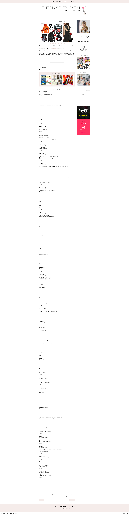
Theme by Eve (125, 513)
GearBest (54, 48)
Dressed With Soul (43, 274)
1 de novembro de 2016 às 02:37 (44, 309)
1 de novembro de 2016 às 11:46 (43, 388)
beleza (83, 46)
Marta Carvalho (43, 91)
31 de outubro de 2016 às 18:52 (43, 176)
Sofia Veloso (42, 212)
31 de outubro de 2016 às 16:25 (43, 127)
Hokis (40, 387)
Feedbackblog (42, 126)
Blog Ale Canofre (42, 267)
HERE (53, 43)
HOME (53, 1)
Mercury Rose (41, 291)
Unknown (41, 163)
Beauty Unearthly (43, 225)
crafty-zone (42, 327)
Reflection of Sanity (42, 313)
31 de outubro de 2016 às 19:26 (43, 200)
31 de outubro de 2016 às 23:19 (43, 275)
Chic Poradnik (41, 204)
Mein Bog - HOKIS (42, 396)
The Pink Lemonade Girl (44, 407)
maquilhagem (83, 51)
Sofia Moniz (42, 153)
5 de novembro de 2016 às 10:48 (44, 472)
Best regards (41, 207)
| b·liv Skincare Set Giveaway (50, 313)
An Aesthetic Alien (42, 158)
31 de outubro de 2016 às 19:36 (43, 213)
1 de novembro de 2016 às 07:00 (44, 319)
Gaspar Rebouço (43, 471)
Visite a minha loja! (42, 269)
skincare (83, 52)
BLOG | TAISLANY (42, 372)
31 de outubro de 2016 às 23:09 (43, 263)
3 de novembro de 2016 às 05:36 (44, 457)
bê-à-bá (83, 47)
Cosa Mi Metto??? (45, 148)
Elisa (40, 436)
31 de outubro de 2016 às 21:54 (43, 254)
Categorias (66, 1)
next (41, 500)
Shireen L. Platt (43, 308)
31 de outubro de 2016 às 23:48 (43, 297)
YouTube (40, 268)
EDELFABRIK (47, 382)
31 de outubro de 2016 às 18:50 (43, 164)
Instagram (47, 158)
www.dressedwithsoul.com (44, 279)
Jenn (40, 401)
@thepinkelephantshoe (66, 508)
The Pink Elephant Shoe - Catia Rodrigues (10, 513)
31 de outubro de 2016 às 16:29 (43, 135)
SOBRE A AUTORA (59, 1)
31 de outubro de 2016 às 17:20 (43, 145)
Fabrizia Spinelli (43, 144)
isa (40, 134)
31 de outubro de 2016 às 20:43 (43, 234)
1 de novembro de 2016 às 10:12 (44, 356)
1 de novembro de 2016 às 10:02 (44, 349)
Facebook (51, 158)
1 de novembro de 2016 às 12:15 (43, 402)
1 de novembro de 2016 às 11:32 (43, 378)
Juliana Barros (42, 187)
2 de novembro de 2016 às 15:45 (44, 447)
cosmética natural (83, 49)
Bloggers (40, 205)
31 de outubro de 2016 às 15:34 (43, 92)
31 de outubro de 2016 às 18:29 (43, 154)
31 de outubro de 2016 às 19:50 (43, 226)
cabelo (83, 48)
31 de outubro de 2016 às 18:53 (43, 188)
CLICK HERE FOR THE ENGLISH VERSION (57, 62)
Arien (40, 355)
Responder (40, 110)
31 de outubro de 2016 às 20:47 (43, 244)
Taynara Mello (42, 456)
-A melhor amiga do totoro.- (44, 451)
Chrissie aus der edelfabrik (45, 377)
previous (71, 500)
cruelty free (83, 50)
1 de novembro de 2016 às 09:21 (44, 328)
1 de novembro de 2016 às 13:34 (43, 426)
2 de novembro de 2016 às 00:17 (44, 437)
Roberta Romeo (42, 253)
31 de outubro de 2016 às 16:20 (43, 114)
